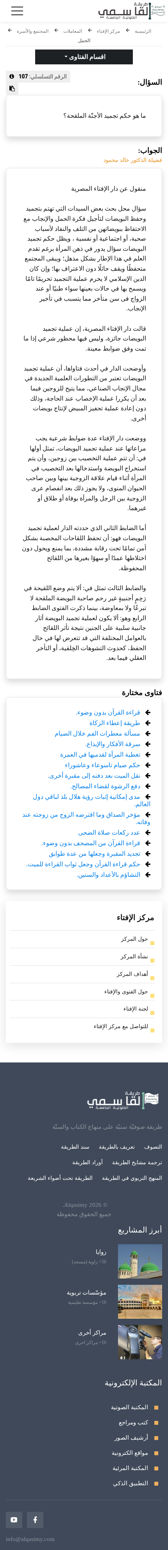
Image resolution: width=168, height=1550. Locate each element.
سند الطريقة (75, 1147)
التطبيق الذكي (130, 1483)
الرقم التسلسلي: (42, 76)
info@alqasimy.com (30, 1539)
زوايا (101, 1252)
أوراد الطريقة (87, 1162)
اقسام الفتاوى (86, 56)
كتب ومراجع (133, 1422)
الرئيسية (143, 31)
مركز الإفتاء (108, 31)
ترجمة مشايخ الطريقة (137, 1162)
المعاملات (72, 31)
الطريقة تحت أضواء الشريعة (60, 1178)
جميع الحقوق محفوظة (84, 1214)
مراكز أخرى (92, 1333)
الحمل (84, 40)
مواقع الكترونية (130, 1453)
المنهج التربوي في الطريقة (132, 1178)
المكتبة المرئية (130, 1468)
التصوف (153, 1147)
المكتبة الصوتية (129, 1407)
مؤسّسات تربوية (86, 1292)
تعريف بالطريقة (117, 1147)
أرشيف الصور (131, 1438)
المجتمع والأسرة (32, 31)
